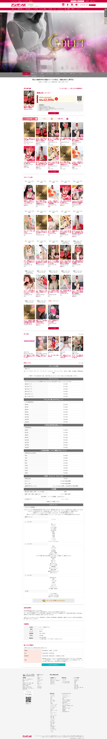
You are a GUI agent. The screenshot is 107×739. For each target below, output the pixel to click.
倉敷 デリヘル (52, 683)
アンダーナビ (14, 1)
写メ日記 (57, 73)
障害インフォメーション (66, 703)
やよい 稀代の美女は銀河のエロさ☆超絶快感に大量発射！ (77, 139)
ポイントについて (65, 704)
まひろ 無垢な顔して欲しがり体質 (53, 231)
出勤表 (42, 73)
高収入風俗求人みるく (66, 711)
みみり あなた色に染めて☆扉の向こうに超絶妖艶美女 (53, 163)
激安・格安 (52, 716)
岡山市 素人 (52, 682)
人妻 (51, 697)
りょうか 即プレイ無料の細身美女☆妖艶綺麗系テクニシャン (41, 262)
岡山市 (75, 681)
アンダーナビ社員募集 (66, 700)
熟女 (51, 698)
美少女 (51, 709)
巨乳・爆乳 (52, 717)
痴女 (51, 724)
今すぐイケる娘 (50, 73)
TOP (26, 73)
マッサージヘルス (53, 705)
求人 (65, 73)
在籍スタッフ (34, 73)
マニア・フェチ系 (53, 715)
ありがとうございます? (28, 353)
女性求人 (20, 1)
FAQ (63, 698)
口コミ (80, 73)
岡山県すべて (76, 680)
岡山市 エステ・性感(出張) (54, 680)
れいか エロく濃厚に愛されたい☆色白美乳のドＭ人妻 (53, 139)
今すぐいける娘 (40, 679)
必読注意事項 (34, 76)
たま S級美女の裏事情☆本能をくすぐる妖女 (65, 139)
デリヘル (63, 680)
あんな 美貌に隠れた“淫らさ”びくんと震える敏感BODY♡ (65, 163)
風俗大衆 (30, 1)
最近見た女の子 (81, 1)
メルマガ (26, 76)
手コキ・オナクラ (53, 712)
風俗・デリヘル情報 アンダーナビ (79, 738)
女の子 (68, 6)
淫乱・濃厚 (52, 723)
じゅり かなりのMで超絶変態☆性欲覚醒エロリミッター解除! (77, 202)
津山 (75, 683)
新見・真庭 (76, 686)
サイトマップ (64, 694)
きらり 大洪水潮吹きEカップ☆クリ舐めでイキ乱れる (29, 292)
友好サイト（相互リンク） (66, 699)
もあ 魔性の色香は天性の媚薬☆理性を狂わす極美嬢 (77, 262)
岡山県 (31, 4)
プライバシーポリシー (66, 696)
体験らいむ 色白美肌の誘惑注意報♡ (41, 321)
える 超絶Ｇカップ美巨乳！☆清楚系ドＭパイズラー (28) (29, 356)
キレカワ (51, 730)
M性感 (51, 703)
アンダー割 (72, 6)
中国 (29, 4)
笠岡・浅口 (76, 688)
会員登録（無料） (85, 4)
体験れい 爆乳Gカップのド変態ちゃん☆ (29, 201)
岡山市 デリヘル (53, 679)
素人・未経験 (52, 700)
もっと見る (53, 113)
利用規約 (63, 710)
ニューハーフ (52, 718)
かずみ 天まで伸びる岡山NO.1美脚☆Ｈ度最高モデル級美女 (29, 106)
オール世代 (52, 727)
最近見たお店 (73, 1)
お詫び (61, 353)
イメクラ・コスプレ (53, 704)
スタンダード (52, 696)
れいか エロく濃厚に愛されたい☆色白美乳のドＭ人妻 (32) (77, 356)
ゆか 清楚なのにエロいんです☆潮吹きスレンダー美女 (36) (65, 356)
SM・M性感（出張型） (66, 682)
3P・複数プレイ (53, 728)
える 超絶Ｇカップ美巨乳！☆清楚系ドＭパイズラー (41, 292)
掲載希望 (63, 709)
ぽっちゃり (52, 699)
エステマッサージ (53, 706)
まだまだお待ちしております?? (42, 353)
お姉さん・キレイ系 (53, 710)
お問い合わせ (92, 1)
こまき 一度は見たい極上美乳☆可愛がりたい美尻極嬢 (77, 163)
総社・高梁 (76, 685)
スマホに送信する (29, 694)
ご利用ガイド (64, 697)
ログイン (93, 5)
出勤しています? (75, 353)
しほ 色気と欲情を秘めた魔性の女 (29, 162)
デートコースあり (53, 729)
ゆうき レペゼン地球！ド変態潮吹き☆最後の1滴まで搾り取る (41, 163)
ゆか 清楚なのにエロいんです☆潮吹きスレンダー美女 (29, 262)
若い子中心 (52, 721)
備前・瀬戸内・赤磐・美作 (78, 687)
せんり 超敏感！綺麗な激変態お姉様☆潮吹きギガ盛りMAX (29, 322)
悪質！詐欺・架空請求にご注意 (67, 705)
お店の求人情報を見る (53, 664)
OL (50, 711)
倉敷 (75, 682)
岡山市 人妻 (52, 681)
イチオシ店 (64, 679)
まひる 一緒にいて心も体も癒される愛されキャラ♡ (29, 139)
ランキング (76, 6)
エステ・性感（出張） (66, 681)
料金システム (72, 73)
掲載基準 (63, 706)
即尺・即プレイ (53, 722)
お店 (63, 6)
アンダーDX (25, 1)
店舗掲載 (87, 1)
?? (48, 353)
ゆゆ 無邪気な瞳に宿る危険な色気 (65, 291)
